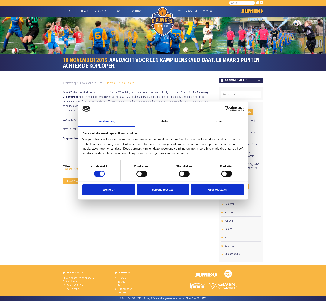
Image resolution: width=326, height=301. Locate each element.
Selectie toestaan (163, 189)
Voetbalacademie (183, 11)
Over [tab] (219, 121)
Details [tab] (163, 121)
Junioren (110, 83)
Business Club (232, 254)
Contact (137, 11)
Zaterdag (229, 245)
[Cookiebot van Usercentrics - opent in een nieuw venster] (227, 109)
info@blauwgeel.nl (73, 288)
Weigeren (109, 189)
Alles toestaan (217, 189)
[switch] (141, 174)
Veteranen (230, 237)
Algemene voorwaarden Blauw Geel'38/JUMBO (185, 298)
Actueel (121, 11)
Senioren (230, 204)
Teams (84, 11)
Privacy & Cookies (152, 298)
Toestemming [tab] (106, 121)
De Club (70, 11)
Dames (130, 83)
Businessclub (102, 11)
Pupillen (121, 83)
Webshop (207, 11)
